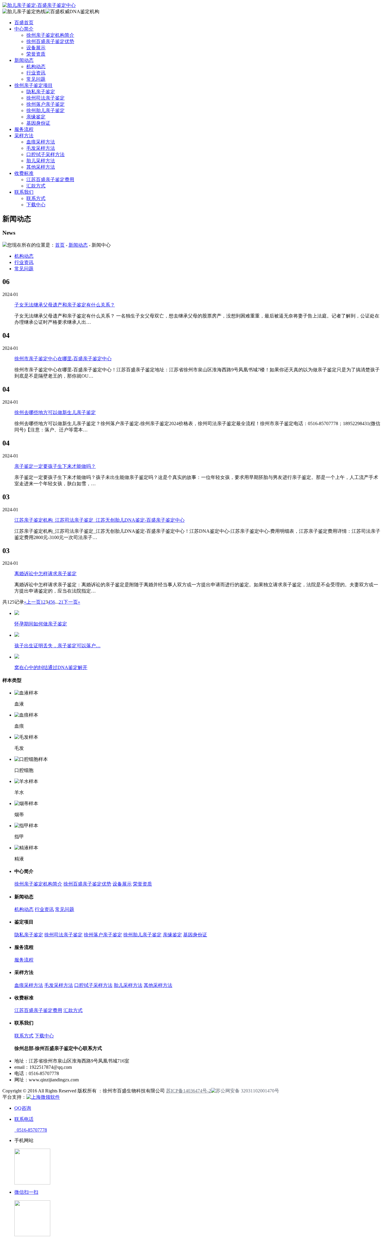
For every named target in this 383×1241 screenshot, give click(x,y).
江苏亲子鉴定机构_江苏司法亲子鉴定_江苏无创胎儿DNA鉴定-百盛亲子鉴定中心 (99, 520)
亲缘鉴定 (35, 116)
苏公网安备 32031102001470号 (247, 1090)
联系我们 (24, 192)
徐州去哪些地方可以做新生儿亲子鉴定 (55, 412)
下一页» (71, 602)
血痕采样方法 (40, 141)
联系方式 (35, 198)
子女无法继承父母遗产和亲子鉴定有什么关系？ (64, 304)
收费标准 (24, 173)
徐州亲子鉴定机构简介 (50, 35)
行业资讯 (35, 72)
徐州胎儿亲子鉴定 (45, 110)
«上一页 (32, 602)
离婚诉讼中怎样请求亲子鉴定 (45, 573)
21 (61, 602)
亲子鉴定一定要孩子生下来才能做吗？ (55, 466)
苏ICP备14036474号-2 (188, 1090)
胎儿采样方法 (40, 160)
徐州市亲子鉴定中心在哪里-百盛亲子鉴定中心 (63, 358)
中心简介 (24, 28)
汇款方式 (35, 185)
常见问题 (35, 79)
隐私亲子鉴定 (40, 91)
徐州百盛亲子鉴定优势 (50, 41)
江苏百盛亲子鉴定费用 (50, 179)
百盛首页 (24, 22)
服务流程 (24, 129)
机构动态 (35, 66)
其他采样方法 (40, 167)
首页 (60, 245)
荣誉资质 (35, 54)
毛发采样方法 (40, 148)
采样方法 (24, 135)
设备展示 (35, 47)
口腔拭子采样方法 (45, 154)
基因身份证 (38, 123)
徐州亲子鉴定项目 (33, 85)
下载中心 (35, 204)
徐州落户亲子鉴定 (45, 104)
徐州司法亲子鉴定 (45, 97)
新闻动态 (24, 60)
